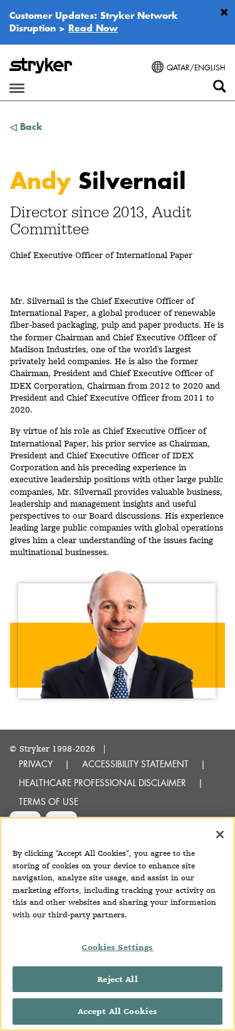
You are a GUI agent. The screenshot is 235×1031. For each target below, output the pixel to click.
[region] (117, 924)
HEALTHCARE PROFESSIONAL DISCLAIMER (102, 783)
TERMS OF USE (48, 801)
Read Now (93, 27)
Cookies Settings (117, 947)
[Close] (220, 834)
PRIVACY (36, 764)
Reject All (117, 979)
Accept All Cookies (117, 1011)
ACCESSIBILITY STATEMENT (135, 764)
